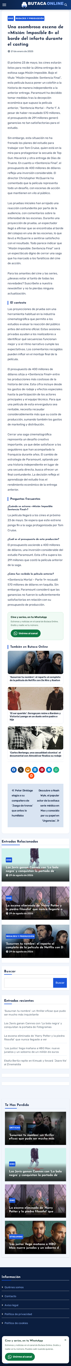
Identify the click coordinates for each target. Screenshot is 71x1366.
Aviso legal (11, 1305)
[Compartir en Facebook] (14, 770)
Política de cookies (16, 1323)
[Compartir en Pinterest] (42, 770)
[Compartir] (38, 776)
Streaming (16, 1237)
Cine (10, 18)
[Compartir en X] (21, 770)
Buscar (10, 971)
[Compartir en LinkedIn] (35, 770)
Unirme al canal (28, 633)
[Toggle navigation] (4, 5)
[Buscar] (65, 4)
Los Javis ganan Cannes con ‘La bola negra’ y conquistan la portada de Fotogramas (32, 871)
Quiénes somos (14, 1287)
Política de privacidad (18, 1314)
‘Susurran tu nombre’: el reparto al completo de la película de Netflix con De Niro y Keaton (35, 947)
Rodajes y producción (30, 18)
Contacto (10, 1296)
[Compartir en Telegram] (49, 770)
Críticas (15, 1127)
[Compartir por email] (28, 770)
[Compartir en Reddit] (31, 776)
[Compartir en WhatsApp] (56, 770)
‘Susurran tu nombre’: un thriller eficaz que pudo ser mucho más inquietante (31, 1139)
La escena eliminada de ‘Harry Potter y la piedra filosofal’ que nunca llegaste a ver (34, 909)
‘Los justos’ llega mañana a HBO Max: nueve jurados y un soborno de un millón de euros (34, 1248)
